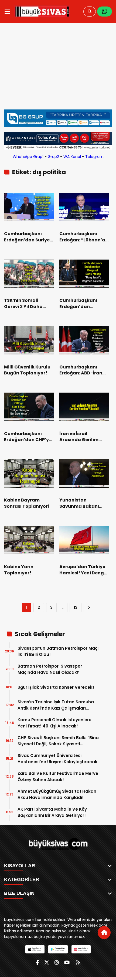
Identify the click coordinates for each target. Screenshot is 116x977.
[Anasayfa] (104, 932)
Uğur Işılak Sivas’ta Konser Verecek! (56, 687)
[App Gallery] (81, 949)
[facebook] (37, 962)
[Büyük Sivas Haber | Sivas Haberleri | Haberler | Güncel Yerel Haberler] (42, 11)
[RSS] (78, 962)
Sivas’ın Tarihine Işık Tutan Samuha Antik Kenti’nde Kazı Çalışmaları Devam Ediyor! (56, 705)
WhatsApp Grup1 (28, 156)
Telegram (94, 156)
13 (75, 607)
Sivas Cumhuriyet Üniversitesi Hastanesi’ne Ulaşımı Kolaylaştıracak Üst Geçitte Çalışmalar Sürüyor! (57, 759)
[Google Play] (57, 949)
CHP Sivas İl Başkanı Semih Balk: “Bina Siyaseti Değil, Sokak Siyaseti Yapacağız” (58, 741)
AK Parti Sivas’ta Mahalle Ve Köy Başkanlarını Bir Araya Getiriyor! (52, 812)
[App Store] (35, 949)
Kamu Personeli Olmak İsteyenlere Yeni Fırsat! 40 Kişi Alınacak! (54, 723)
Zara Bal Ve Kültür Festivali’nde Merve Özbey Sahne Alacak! (58, 776)
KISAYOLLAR (19, 865)
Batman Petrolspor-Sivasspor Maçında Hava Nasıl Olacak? (50, 669)
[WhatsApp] (104, 12)
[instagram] (56, 962)
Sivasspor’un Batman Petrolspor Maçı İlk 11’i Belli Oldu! (58, 651)
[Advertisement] (58, 69)
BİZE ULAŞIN (19, 893)
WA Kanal (72, 156)
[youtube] (67, 962)
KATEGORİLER (21, 879)
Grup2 (53, 156)
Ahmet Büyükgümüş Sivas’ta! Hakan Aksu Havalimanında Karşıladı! (57, 794)
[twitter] (46, 962)
